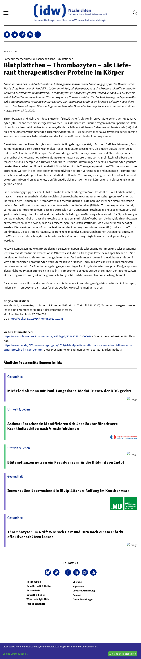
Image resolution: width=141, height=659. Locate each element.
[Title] (22, 34)
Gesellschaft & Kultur (39, 586)
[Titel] (7, 34)
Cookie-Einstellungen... (15, 653)
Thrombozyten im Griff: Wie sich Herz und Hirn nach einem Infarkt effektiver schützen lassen (65, 534)
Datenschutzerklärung (84, 590)
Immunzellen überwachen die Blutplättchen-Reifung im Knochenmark (68, 490)
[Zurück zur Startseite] (70, 13)
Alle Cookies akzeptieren (122, 653)
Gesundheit (33, 590)
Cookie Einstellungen (83, 599)
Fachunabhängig (35, 604)
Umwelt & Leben (35, 595)
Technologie (33, 582)
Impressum (78, 586)
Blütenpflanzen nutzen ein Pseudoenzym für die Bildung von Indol (65, 462)
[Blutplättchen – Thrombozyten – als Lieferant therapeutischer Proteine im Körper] (14, 34)
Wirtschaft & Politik (37, 599)
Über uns (77, 581)
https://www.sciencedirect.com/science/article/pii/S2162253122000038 (48, 336)
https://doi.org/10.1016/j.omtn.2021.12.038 (36, 318)
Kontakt (77, 595)
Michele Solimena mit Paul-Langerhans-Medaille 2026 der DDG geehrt (69, 391)
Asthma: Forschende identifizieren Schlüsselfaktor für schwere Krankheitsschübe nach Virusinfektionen (62, 426)
